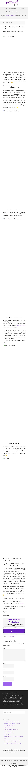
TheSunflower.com (20, 325)
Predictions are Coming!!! (9, 733)
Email (4, 670)
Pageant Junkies (14, 3)
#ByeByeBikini (7, 727)
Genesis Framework (23, 765)
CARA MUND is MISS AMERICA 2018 (11, 729)
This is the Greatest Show (9, 725)
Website (4, 676)
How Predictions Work (8, 731)
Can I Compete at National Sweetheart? (12, 740)
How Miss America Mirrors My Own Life (12, 723)
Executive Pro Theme (13, 765)
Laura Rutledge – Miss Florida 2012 (11, 741)
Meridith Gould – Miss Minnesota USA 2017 (13, 743)
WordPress (12, 766)
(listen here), (12, 99)
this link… (22, 603)
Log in (16, 766)
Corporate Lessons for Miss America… (12, 721)
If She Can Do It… (7, 734)
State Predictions (11, 636)
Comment (5, 648)
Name (4, 663)
